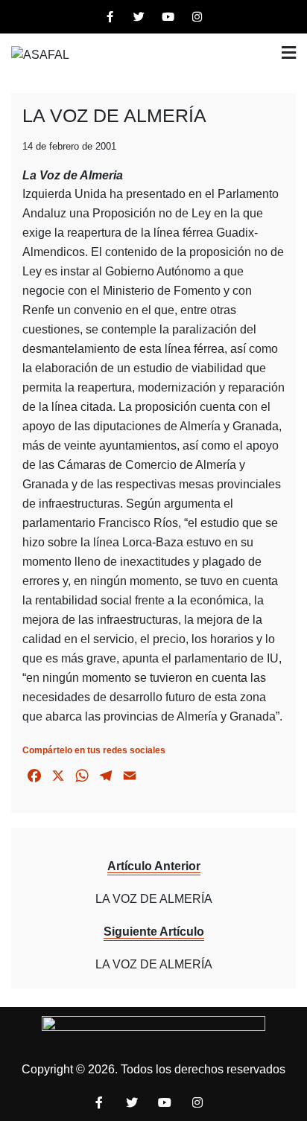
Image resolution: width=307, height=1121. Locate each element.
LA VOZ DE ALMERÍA (114, 115)
